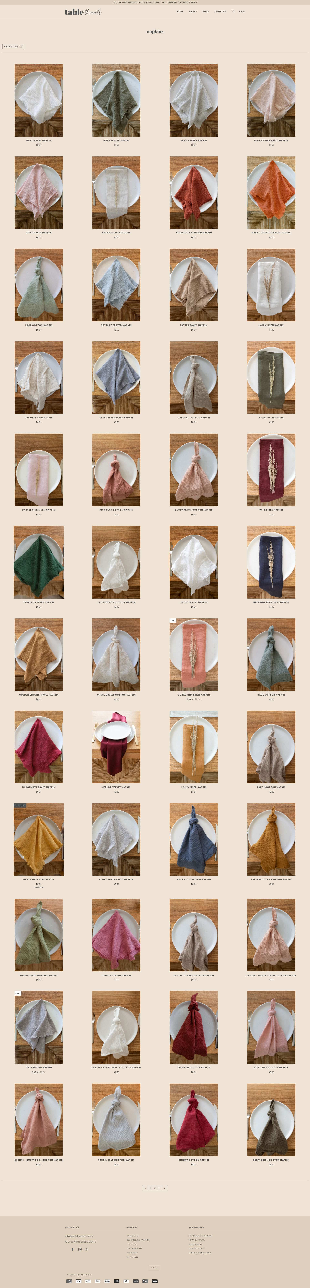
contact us (133, 1235)
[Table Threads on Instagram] (80, 1250)
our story (132, 1244)
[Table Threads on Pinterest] (87, 1250)
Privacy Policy (196, 1240)
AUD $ (153, 1268)
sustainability (134, 1248)
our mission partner (138, 1240)
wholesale (132, 1257)
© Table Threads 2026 (79, 1274)
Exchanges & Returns (200, 1235)
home (180, 11)
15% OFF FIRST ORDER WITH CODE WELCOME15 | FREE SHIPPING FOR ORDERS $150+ (155, 2)
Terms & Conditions (199, 1253)
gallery (219, 11)
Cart (242, 11)
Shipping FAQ (195, 1244)
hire (205, 11)
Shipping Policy (197, 1248)
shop (192, 11)
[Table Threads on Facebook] (72, 1250)
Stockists (132, 1253)
